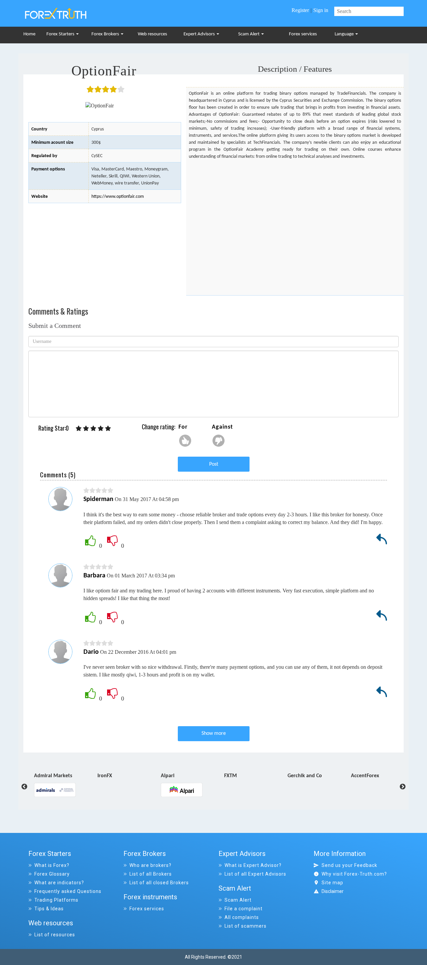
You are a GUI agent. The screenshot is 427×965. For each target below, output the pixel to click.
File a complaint (244, 908)
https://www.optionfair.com (117, 196)
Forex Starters (60, 34)
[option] (96, 777)
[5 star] (108, 428)
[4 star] (100, 428)
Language (345, 34)
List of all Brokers (150, 874)
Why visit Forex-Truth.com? (354, 874)
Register (300, 10)
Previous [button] (19, 787)
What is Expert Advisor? (253, 865)
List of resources (54, 934)
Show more (213, 733)
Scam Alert (249, 34)
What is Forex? (51, 865)
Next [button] (402, 787)
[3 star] (93, 428)
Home (29, 34)
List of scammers (246, 926)
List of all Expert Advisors (255, 874)
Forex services (303, 34)
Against (222, 427)
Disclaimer (333, 891)
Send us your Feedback (349, 865)
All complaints (242, 917)
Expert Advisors (199, 34)
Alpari (135, 776)
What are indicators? (59, 882)
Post (213, 464)
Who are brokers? (150, 865)
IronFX (72, 776)
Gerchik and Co (272, 776)
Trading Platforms (56, 900)
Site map (332, 882)
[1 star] (78, 428)
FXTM (197, 776)
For (182, 427)
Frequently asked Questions (67, 891)
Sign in (320, 10)
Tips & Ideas (49, 908)
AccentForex (332, 776)
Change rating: (158, 426)
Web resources (152, 34)
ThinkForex (394, 776)
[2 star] (86, 428)
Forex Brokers (105, 34)
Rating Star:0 (53, 428)
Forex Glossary (52, 874)
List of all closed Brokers (159, 882)
